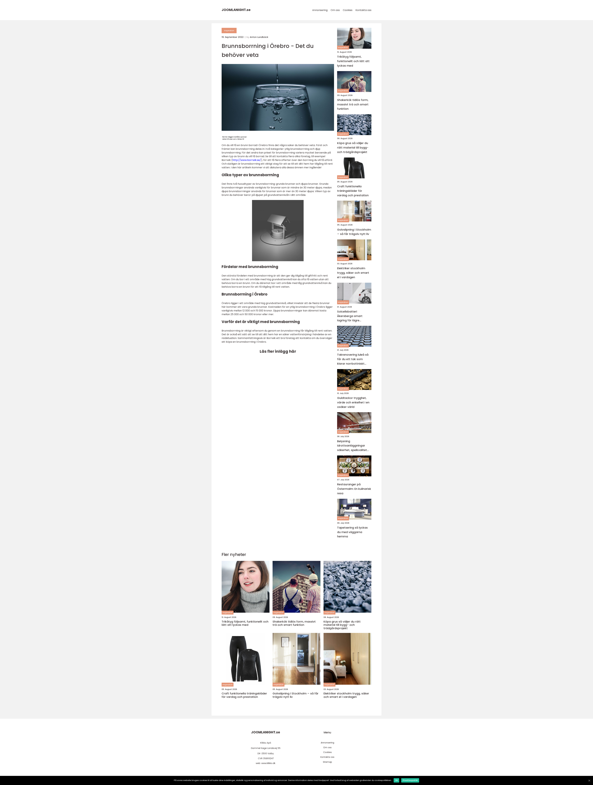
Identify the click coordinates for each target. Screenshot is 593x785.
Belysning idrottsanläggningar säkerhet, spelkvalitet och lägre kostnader (352, 445)
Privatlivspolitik (410, 780)
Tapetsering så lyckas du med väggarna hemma (352, 532)
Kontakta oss (363, 10)
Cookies (347, 10)
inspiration (229, 30)
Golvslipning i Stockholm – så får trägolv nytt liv (354, 232)
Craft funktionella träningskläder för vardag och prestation (353, 190)
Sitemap (327, 762)
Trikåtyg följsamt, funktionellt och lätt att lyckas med (353, 61)
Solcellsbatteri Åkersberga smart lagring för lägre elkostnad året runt (350, 316)
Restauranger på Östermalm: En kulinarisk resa (354, 488)
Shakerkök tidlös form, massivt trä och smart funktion (352, 104)
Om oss (335, 10)
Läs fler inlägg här (278, 351)
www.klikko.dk (268, 763)
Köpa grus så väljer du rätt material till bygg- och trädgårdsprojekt (352, 147)
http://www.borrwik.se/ (246, 160)
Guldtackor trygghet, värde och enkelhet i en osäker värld (353, 402)
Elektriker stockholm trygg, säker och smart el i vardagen (353, 272)
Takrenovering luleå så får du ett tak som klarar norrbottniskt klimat (352, 359)
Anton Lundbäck (259, 37)
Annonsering (320, 10)
